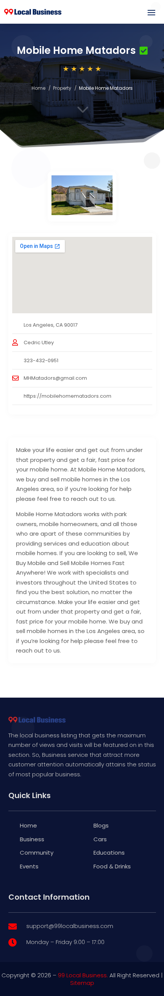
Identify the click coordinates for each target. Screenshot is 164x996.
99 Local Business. (83, 975)
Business (32, 839)
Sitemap (82, 983)
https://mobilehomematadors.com (67, 396)
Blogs (101, 825)
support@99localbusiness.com (69, 926)
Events (29, 866)
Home (38, 88)
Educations (109, 853)
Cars (100, 839)
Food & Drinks (112, 866)
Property (62, 88)
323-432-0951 (41, 360)
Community (36, 853)
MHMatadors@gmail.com (55, 378)
